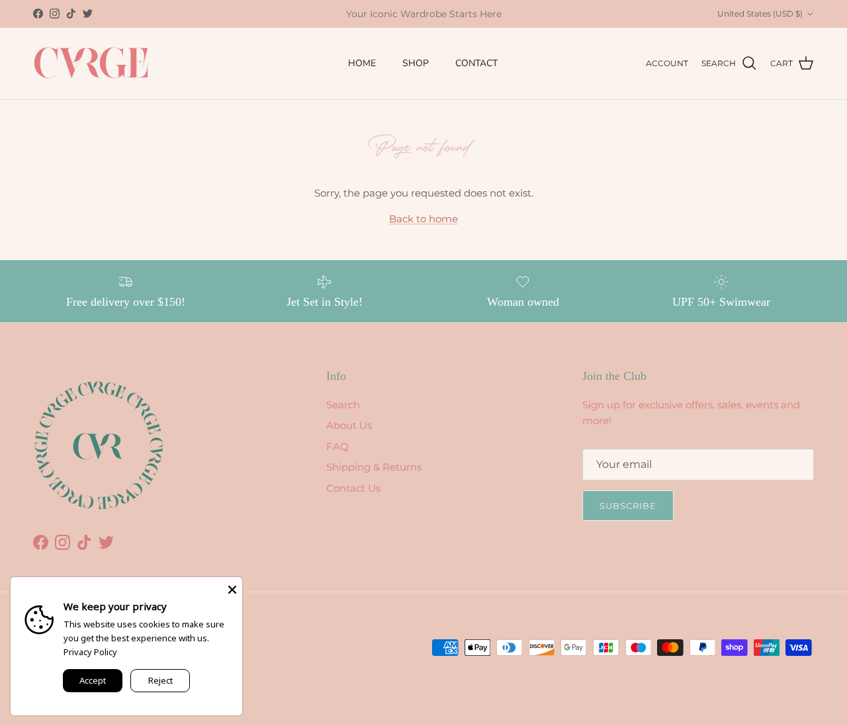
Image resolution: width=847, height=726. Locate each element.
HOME (362, 63)
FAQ (337, 446)
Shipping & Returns (374, 467)
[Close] (232, 587)
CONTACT (476, 63)
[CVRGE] (91, 63)
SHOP (415, 63)
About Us (349, 425)
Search (343, 404)
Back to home (423, 218)
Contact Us (353, 488)
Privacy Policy (90, 652)
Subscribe (628, 505)
